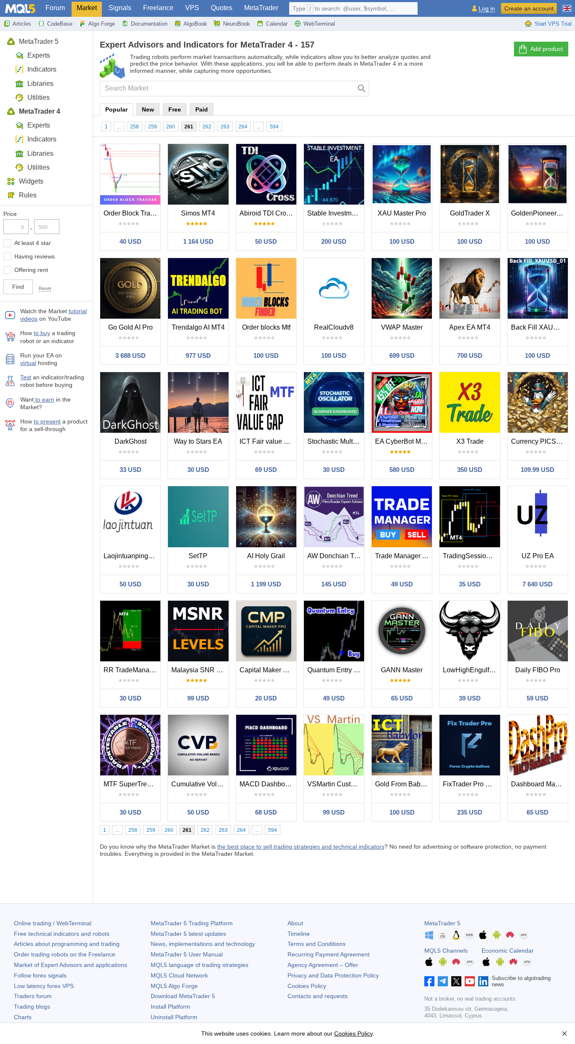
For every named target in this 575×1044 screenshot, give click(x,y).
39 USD (470, 698)
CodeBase (59, 24)
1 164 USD (198, 241)
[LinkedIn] (483, 981)
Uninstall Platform (174, 1017)
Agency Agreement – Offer (323, 964)
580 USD (402, 469)
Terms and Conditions (317, 943)
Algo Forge (101, 24)
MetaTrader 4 (39, 111)
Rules (28, 195)
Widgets (31, 181)
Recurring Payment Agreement (329, 954)
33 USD (130, 469)
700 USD (469, 355)
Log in (487, 8)
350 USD (469, 469)
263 (225, 127)
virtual (28, 363)
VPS (192, 7)
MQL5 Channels (446, 950)
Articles (22, 24)
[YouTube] (470, 981)
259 (152, 127)
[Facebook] (429, 981)
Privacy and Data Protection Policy (333, 975)
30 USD (198, 469)
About (295, 923)
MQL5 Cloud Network (179, 975)
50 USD (266, 241)
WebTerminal (319, 24)
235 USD (469, 812)
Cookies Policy (307, 986)
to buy (42, 333)
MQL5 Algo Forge (174, 986)
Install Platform (170, 1006)
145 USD (333, 584)
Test (25, 377)
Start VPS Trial (553, 24)
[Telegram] (443, 981)
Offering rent (31, 269)
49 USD (402, 584)
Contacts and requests (318, 996)
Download (183, 996)
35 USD (470, 584)
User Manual (187, 954)
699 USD (402, 355)
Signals (120, 7)
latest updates (188, 933)
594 (274, 127)
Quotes (221, 7)
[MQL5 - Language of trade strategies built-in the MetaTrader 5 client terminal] (20, 8)
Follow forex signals (40, 975)
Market (87, 7)
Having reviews (34, 256)
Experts (38, 55)
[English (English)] (567, 5)
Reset (45, 288)
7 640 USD (537, 584)
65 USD (402, 698)
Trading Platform (192, 923)
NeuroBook (236, 24)
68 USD (266, 812)
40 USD (130, 241)
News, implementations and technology (203, 943)
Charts (23, 1017)
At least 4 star (32, 243)
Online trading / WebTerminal (52, 923)
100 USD (402, 241)
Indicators (41, 69)
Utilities (38, 97)
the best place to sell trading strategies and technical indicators (300, 846)
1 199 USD (266, 584)
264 (243, 127)
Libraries (40, 83)
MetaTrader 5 (39, 41)
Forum (55, 7)
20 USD (266, 698)
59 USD (537, 698)
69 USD (266, 469)
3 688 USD (130, 355)
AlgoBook (195, 24)
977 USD (198, 355)
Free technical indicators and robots (61, 933)
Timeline (299, 933)
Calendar (277, 24)
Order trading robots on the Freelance (64, 954)
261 (188, 127)
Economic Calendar (508, 950)
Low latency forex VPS (44, 986)
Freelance (158, 7)
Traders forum (33, 996)
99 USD (198, 698)
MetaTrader (261, 7)
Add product (546, 48)
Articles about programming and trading (67, 943)
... (119, 127)
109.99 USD (537, 469)
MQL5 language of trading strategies (199, 964)
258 (134, 127)
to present (47, 421)
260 (170, 127)
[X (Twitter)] (456, 981)
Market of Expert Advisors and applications (70, 964)
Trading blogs (32, 1006)
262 (206, 127)
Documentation (149, 24)
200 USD (333, 241)
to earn (44, 399)
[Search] (361, 88)
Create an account (529, 8)
